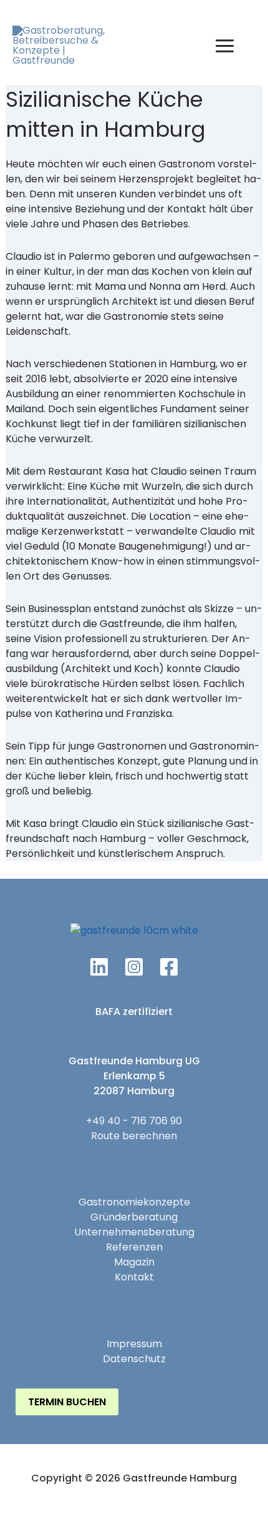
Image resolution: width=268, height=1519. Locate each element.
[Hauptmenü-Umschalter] (224, 45)
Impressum (134, 1344)
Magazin (134, 1262)
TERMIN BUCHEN (67, 1402)
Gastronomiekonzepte (134, 1202)
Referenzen (134, 1247)
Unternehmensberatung (134, 1232)
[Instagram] (134, 967)
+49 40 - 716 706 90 (134, 1121)
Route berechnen (134, 1136)
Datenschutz (134, 1359)
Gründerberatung (134, 1217)
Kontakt (134, 1277)
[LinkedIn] (99, 967)
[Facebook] (169, 967)
